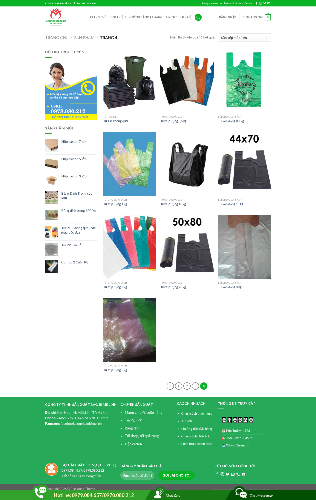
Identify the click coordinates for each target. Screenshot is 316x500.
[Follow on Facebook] (256, 3)
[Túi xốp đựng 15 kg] (244, 164)
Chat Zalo (173, 495)
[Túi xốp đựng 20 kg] (186, 247)
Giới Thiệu (117, 17)
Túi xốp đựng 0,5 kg (173, 121)
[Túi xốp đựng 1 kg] (129, 164)
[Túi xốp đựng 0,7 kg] (244, 81)
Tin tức (171, 17)
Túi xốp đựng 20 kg (173, 287)
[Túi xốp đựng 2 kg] (129, 247)
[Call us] (238, 474)
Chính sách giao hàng (196, 413)
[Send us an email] (268, 3)
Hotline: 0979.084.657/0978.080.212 (94, 495)
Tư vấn (186, 421)
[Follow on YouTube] (243, 474)
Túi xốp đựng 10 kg (173, 204)
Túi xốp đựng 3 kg (230, 287)
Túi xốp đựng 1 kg (115, 204)
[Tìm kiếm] (198, 17)
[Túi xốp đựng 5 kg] (129, 330)
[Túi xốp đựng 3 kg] (244, 247)
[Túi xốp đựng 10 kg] (186, 164)
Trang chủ (97, 17)
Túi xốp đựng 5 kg (115, 370)
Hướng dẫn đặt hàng (146, 17)
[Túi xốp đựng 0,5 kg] (186, 81)
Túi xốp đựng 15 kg (230, 204)
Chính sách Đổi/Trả (195, 436)
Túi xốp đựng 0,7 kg (231, 121)
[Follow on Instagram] (260, 3)
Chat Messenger (262, 495)
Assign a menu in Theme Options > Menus (227, 3)
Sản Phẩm (84, 37)
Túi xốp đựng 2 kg (115, 287)
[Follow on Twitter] (264, 3)
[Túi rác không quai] (129, 81)
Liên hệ (185, 17)
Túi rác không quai (115, 121)
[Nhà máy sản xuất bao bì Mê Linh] (64, 17)
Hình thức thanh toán (196, 444)
